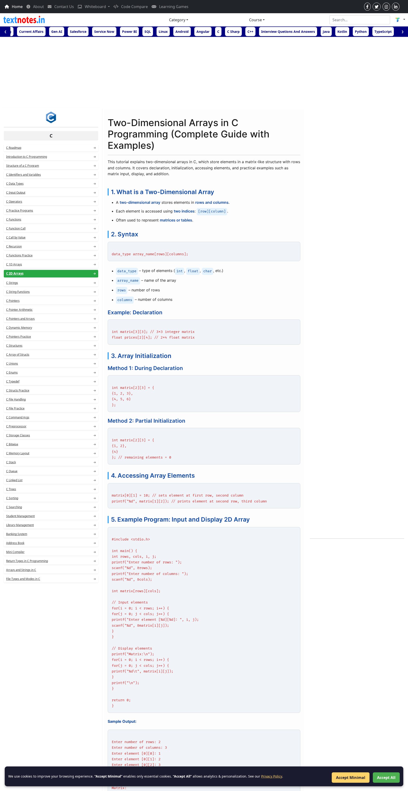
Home (17, 6)
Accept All (386, 777)
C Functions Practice (51, 255)
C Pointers (51, 301)
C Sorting (51, 498)
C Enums (51, 372)
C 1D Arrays (51, 264)
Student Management (51, 516)
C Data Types (51, 184)
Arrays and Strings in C (51, 570)
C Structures (51, 346)
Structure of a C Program (51, 166)
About (38, 6)
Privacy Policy (271, 776)
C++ (250, 31)
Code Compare (134, 6)
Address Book (51, 543)
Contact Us (63, 6)
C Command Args (51, 417)
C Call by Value (51, 237)
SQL (147, 31)
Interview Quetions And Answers (288, 31)
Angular (202, 31)
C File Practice (51, 408)
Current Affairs (31, 31)
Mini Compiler (51, 552)
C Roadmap (51, 148)
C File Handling (51, 399)
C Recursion (51, 246)
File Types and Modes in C (51, 579)
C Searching (51, 507)
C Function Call (51, 228)
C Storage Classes (51, 435)
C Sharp (233, 31)
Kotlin (342, 31)
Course (255, 19)
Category (177, 19)
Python (361, 31)
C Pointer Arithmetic (51, 310)
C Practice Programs (51, 210)
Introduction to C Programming (51, 157)
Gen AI (56, 31)
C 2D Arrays (51, 273)
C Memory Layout (51, 453)
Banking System (51, 534)
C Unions (51, 363)
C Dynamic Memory (51, 328)
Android (182, 31)
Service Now (104, 31)
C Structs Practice (51, 390)
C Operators (51, 202)
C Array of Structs (51, 355)
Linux (163, 31)
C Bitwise (51, 444)
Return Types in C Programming (51, 561)
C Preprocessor (51, 426)
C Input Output (51, 193)
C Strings (51, 283)
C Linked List (51, 480)
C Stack (51, 462)
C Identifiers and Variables (51, 175)
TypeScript (383, 31)
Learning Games (173, 6)
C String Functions (51, 292)
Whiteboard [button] (95, 6)
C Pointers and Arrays (51, 319)
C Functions (51, 219)
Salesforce (78, 31)
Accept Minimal (350, 777)
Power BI (129, 31)
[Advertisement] (204, 72)
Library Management (51, 525)
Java (326, 31)
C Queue (51, 471)
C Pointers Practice (51, 337)
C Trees (51, 489)
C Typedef (51, 381)
